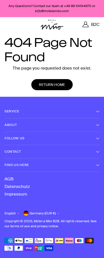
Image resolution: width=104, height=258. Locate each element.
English (10, 213)
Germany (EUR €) (43, 213)
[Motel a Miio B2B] (52, 25)
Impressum (16, 194)
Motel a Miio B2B (47, 221)
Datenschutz (17, 186)
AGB (9, 179)
